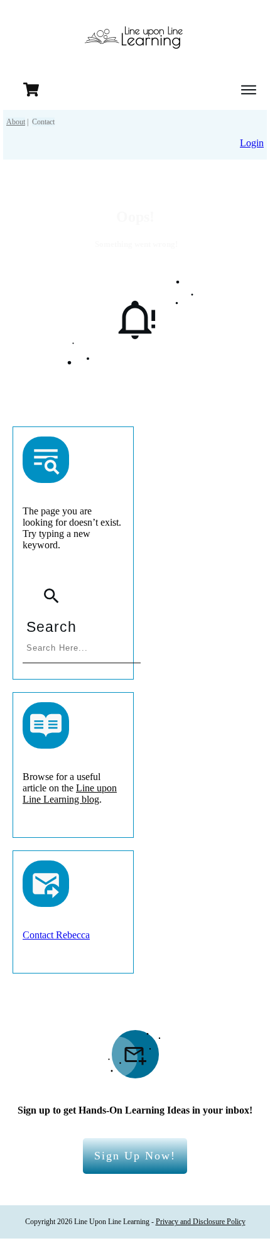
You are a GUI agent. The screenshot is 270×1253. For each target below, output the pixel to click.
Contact (43, 121)
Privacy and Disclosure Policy (201, 1221)
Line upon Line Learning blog (70, 794)
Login (252, 143)
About (15, 121)
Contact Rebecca (56, 935)
